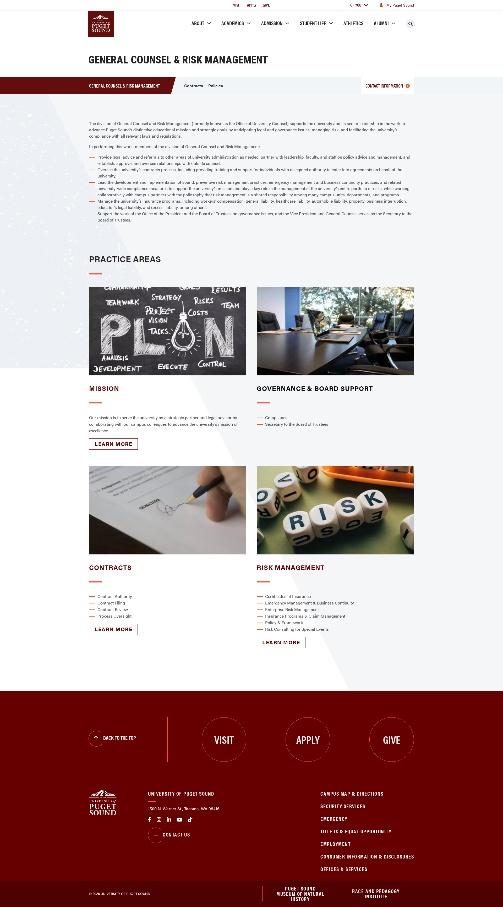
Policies (215, 86)
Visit (237, 5)
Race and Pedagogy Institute (376, 893)
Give (266, 5)
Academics (232, 23)
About (198, 23)
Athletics (353, 23)
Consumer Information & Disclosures (367, 856)
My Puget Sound (400, 5)
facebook (149, 819)
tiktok (190, 819)
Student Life (313, 23)
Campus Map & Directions (352, 793)
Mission (104, 388)
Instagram (159, 819)
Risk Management (291, 567)
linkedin (169, 819)
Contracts (193, 86)
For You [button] (354, 5)
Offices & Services (343, 869)
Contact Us (176, 834)
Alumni (381, 23)
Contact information (384, 85)
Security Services (342, 806)
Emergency (334, 818)
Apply (251, 5)
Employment (335, 843)
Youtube (180, 819)
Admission (272, 23)
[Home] (103, 802)
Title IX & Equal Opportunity (355, 831)
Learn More (113, 443)
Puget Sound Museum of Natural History (300, 893)
